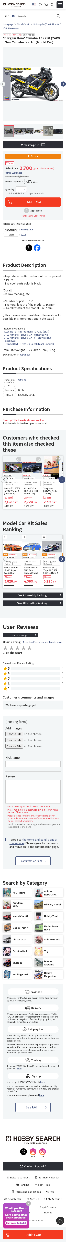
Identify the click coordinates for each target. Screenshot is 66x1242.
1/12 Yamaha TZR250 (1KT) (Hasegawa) (26, 334)
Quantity (9, 189)
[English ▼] (34, 4)
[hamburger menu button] (60, 4)
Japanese (25, 354)
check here (18, 1021)
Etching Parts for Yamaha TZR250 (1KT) (26, 331)
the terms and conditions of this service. (33, 841)
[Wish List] (40, 4)
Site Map (48, 1212)
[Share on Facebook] (37, 247)
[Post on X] (29, 247)
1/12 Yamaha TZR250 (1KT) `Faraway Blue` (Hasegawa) (28, 339)
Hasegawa (27, 229)
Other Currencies (13, 172)
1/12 (23, 234)
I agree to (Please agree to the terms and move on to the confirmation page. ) (34, 843)
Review (10, 776)
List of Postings (20, 635)
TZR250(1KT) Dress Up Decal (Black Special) (29, 344)
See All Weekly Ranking (32, 595)
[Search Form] (52, 4)
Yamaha (22, 379)
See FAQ (31, 1107)
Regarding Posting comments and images (42, 642)
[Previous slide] (2, 84)
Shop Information (48, 1207)
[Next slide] (63, 84)
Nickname (12, 757)
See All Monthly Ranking (32, 603)
